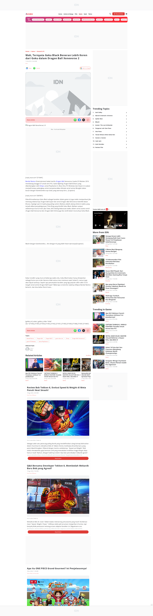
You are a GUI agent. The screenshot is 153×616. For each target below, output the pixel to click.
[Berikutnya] (91, 365)
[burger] (126, 14)
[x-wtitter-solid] (83, 119)
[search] (110, 14)
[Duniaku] (29, 14)
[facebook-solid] (79, 119)
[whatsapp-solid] (75, 119)
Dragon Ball (60, 181)
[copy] (87, 119)
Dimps (42, 186)
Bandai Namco (31, 181)
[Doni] (27, 349)
